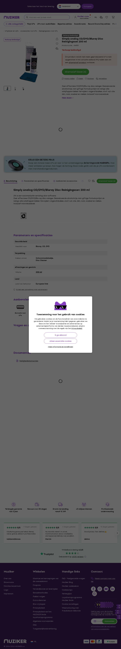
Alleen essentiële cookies (60, 341)
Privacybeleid (76, 328)
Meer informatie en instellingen (60, 347)
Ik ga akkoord (60, 335)
